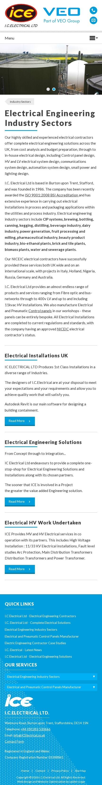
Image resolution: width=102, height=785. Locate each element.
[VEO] (61, 12)
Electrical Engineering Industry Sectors (31, 629)
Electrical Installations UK (36, 355)
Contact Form (14, 741)
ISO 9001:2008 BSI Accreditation (52, 195)
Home (25, 770)
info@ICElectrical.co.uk (29, 735)
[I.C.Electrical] (21, 14)
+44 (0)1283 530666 (36, 729)
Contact (40, 770)
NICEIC (63, 329)
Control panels (40, 311)
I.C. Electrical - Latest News (23, 650)
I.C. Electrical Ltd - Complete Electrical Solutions (37, 623)
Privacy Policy (60, 770)
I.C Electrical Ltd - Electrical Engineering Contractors (40, 616)
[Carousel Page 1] (48, 89)
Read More (17, 421)
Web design (24, 781)
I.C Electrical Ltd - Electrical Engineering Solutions (38, 656)
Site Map (80, 770)
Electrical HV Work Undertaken (43, 522)
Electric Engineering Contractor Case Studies (35, 643)
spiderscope (77, 781)
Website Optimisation (51, 781)
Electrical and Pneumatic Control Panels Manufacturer (42, 636)
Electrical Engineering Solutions (43, 442)
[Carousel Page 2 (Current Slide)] (54, 89)
